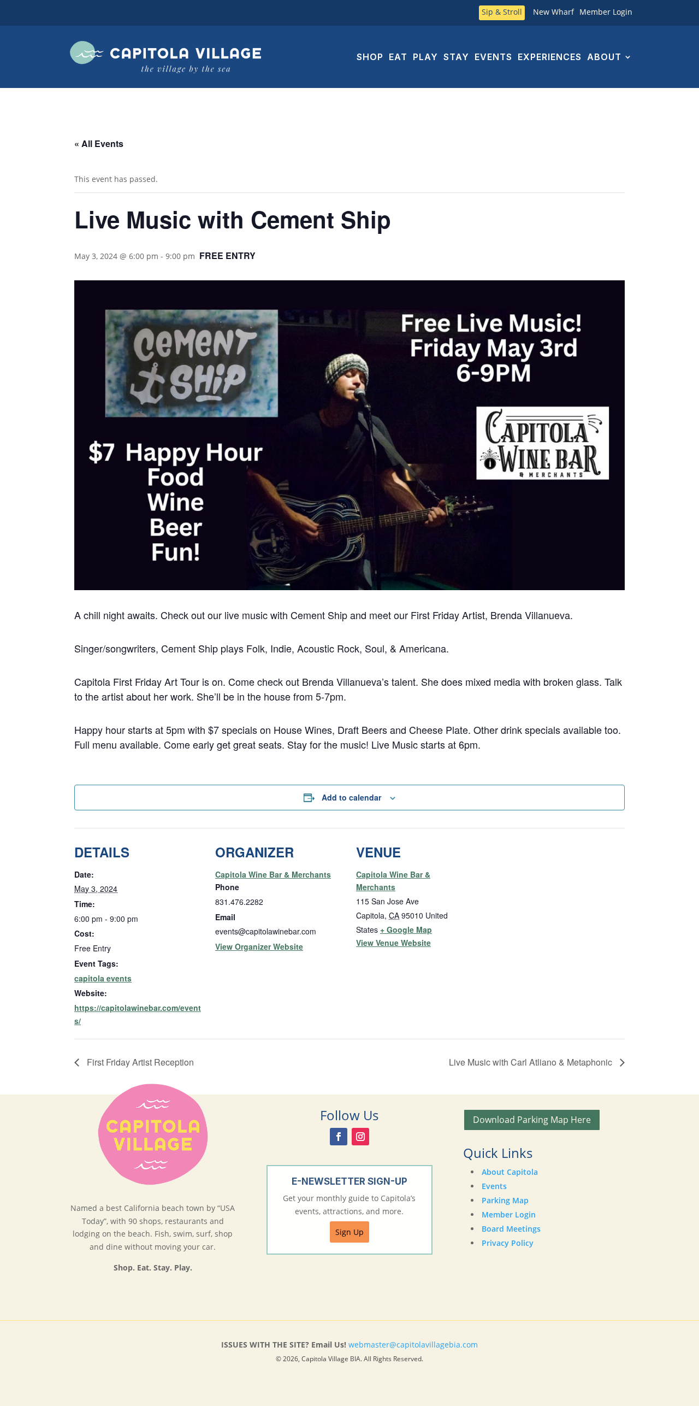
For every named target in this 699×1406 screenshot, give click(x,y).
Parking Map (505, 1200)
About (604, 56)
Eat (398, 56)
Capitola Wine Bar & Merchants (273, 874)
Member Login (605, 12)
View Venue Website (393, 942)
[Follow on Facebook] (338, 1136)
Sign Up (349, 1232)
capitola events (103, 978)
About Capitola (510, 1172)
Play (425, 56)
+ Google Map (406, 929)
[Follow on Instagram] (360, 1136)
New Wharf (553, 12)
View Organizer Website (259, 946)
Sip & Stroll (502, 12)
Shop (370, 56)
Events (493, 56)
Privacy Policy (508, 1243)
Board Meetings (511, 1228)
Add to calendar (351, 797)
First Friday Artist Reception (139, 1062)
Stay (456, 56)
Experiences (550, 56)
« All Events (98, 143)
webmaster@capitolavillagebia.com (413, 1344)
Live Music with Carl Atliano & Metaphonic (531, 1062)
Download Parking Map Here (532, 1120)
